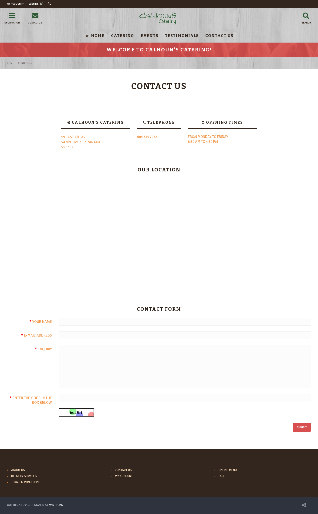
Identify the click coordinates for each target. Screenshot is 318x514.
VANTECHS (56, 505)
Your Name (42, 321)
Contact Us (219, 35)
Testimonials (182, 35)
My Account (124, 476)
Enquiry (45, 349)
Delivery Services (24, 476)
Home (10, 63)
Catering (122, 35)
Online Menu (228, 470)
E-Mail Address (38, 335)
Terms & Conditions (26, 482)
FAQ (221, 476)
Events (149, 35)
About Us (18, 470)
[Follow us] (304, 506)
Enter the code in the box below (32, 400)
